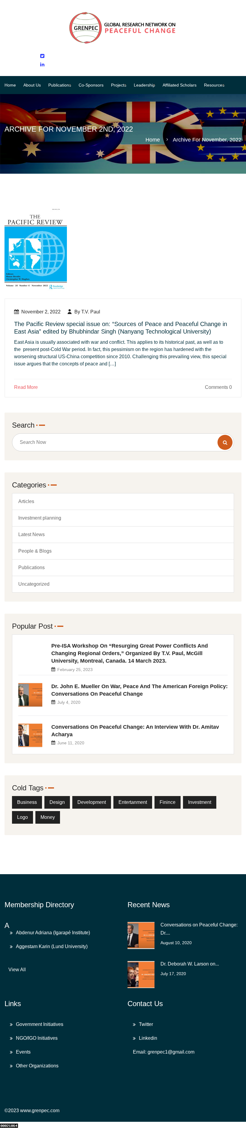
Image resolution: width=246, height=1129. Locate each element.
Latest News (31, 534)
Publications (59, 85)
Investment (199, 802)
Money (47, 817)
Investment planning (39, 517)
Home (10, 85)
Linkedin (148, 1038)
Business (27, 802)
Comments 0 (218, 387)
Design (57, 802)
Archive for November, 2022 (207, 140)
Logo (22, 817)
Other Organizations (37, 1065)
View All (17, 969)
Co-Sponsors (91, 85)
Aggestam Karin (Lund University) (52, 946)
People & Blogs (35, 551)
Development (91, 802)
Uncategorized (34, 584)
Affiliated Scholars (179, 85)
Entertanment (132, 802)
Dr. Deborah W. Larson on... (189, 963)
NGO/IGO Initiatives (37, 1038)
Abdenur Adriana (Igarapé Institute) (53, 932)
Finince (168, 802)
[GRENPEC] (123, 26)
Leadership (144, 85)
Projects (118, 85)
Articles (26, 501)
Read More (26, 387)
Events (23, 1051)
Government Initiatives (39, 1024)
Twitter (146, 1024)
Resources (214, 85)
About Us (32, 85)
